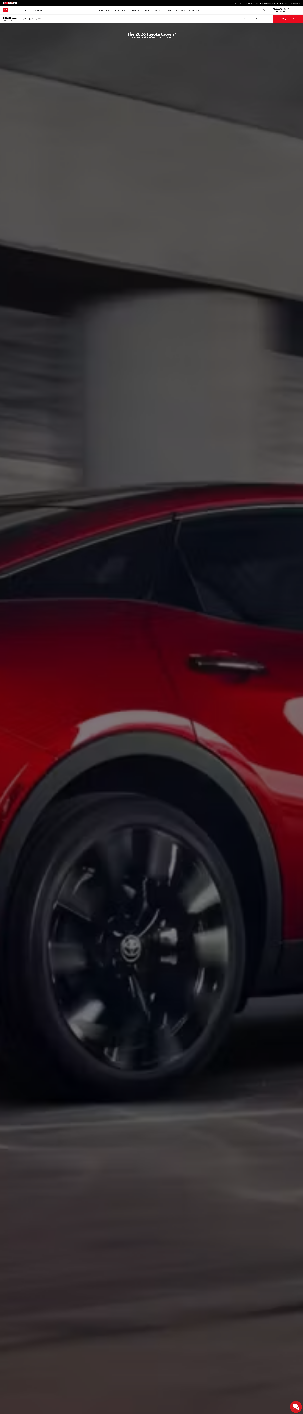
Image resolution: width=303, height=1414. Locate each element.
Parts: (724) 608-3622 (280, 3)
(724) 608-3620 (280, 9)
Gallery (244, 19)
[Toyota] (5, 10)
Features (256, 19)
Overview (232, 19)
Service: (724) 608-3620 (262, 3)
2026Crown (10, 18)
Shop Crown (287, 19)
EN (8, 3)
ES (15, 3)
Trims (268, 19)
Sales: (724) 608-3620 (243, 3)
